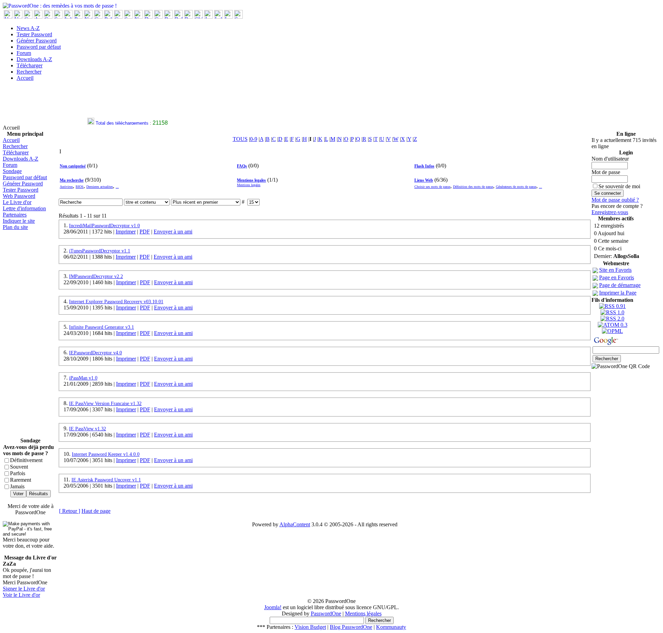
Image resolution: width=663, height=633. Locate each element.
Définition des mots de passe (473, 187)
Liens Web (423, 180)
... (117, 187)
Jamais (17, 486)
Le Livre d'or (17, 202)
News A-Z (28, 28)
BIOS (80, 187)
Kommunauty (391, 627)
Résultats (38, 493)
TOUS (240, 139)
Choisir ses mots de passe (432, 187)
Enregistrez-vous (610, 212)
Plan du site (15, 227)
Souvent (19, 467)
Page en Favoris (616, 277)
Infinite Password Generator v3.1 (101, 327)
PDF (145, 231)
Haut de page (95, 511)
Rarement (20, 480)
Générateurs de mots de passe (516, 187)
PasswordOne (326, 613)
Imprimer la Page (617, 293)
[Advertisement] (128, 102)
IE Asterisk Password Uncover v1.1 (106, 479)
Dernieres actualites (99, 187)
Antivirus (66, 187)
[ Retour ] (69, 511)
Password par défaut (39, 47)
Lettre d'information (24, 208)
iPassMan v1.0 (83, 378)
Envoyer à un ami (173, 231)
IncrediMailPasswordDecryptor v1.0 (104, 225)
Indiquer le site (19, 221)
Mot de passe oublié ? (615, 200)
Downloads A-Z (34, 59)
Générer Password (37, 41)
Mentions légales (363, 613)
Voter (18, 493)
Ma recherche (72, 180)
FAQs (242, 166)
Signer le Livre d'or (24, 589)
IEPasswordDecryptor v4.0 (95, 352)
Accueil (25, 78)
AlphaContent (294, 524)
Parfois (17, 473)
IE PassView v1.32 (87, 428)
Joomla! (272, 607)
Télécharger (29, 65)
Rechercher (29, 72)
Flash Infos (424, 166)
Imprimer (126, 231)
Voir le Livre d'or (21, 595)
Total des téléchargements (118, 123)
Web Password (19, 196)
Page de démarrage (620, 285)
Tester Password (34, 34)
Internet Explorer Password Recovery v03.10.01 (116, 301)
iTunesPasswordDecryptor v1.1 (99, 250)
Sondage (12, 171)
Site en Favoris (615, 270)
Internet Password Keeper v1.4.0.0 (106, 454)
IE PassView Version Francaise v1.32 (105, 403)
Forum (24, 53)
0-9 (253, 139)
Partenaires (15, 215)
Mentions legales (251, 180)
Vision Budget (310, 627)
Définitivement (26, 460)
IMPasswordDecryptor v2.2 (96, 276)
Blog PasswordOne (351, 627)
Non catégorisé (73, 166)
